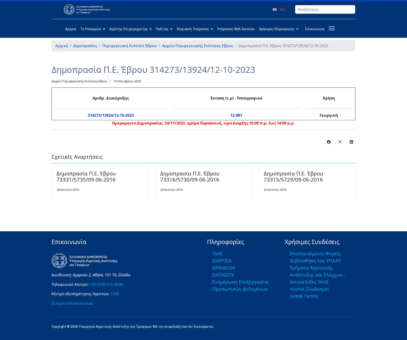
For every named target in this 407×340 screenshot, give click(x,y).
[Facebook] (329, 142)
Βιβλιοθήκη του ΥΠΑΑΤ (315, 260)
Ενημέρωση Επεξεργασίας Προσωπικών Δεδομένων (240, 285)
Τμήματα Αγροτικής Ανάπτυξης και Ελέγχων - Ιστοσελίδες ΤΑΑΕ (317, 275)
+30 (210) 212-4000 (106, 284)
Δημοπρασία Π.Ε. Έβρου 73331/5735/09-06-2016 (86, 176)
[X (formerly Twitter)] (340, 142)
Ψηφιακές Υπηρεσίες (193, 29)
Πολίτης (162, 29)
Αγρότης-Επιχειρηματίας (128, 29)
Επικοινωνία (314, 29)
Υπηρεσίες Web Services (236, 29)
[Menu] (331, 28)
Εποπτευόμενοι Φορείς (315, 253)
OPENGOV (223, 268)
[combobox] (325, 9)
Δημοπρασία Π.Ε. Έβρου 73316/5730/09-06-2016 (189, 176)
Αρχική (70, 29)
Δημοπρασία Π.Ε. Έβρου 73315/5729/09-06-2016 (293, 176)
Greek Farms (304, 296)
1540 (114, 293)
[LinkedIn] (351, 142)
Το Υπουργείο (90, 29)
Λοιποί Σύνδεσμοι (309, 289)
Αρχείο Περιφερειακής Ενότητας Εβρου (80, 81)
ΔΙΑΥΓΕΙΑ (222, 260)
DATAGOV (223, 275)
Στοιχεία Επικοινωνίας (72, 303)
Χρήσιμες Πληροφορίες (277, 29)
